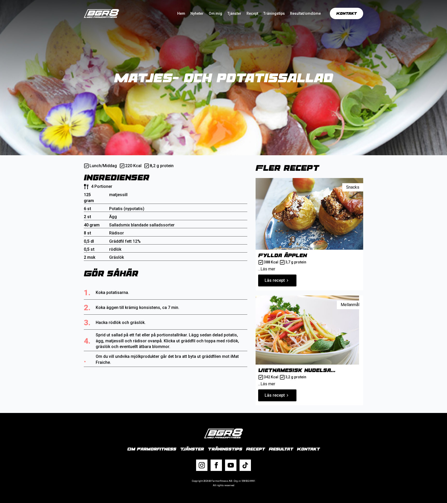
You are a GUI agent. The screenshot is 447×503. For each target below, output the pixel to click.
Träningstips (274, 13)
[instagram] (201, 465)
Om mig (215, 13)
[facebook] (216, 465)
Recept (252, 13)
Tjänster (234, 13)
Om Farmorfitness (151, 449)
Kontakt (308, 449)
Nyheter (197, 13)
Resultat (281, 449)
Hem (181, 13)
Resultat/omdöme (305, 13)
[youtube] (230, 465)
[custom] (245, 465)
